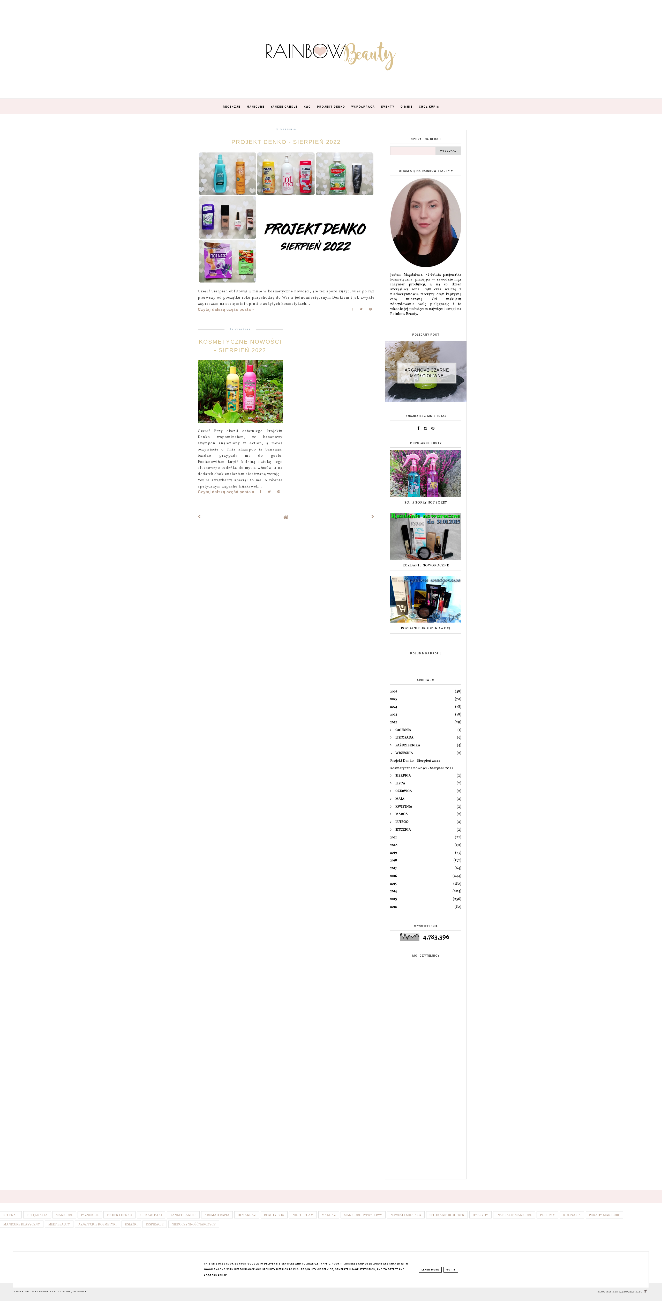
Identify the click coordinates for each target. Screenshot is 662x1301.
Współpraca (363, 106)
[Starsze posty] (372, 517)
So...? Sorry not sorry (425, 503)
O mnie (407, 106)
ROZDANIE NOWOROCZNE (426, 566)
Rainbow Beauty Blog (53, 1291)
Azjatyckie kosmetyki (97, 1224)
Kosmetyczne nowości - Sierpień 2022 (422, 768)
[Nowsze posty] (199, 517)
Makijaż (329, 1215)
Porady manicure (604, 1215)
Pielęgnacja (37, 1215)
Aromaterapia (217, 1215)
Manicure (256, 106)
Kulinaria (572, 1215)
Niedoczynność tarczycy (194, 1224)
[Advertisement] (425, 1093)
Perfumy (547, 1215)
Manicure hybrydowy (363, 1215)
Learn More (430, 1269)
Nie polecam (302, 1215)
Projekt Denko (331, 106)
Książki (131, 1224)
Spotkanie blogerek (447, 1215)
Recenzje (231, 106)
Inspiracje (154, 1224)
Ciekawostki (151, 1215)
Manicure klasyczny (21, 1224)
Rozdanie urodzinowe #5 (426, 628)
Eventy (387, 106)
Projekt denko (119, 1215)
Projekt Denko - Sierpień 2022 (286, 142)
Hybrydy (480, 1215)
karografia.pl (631, 1292)
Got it (450, 1269)
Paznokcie (90, 1215)
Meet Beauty (59, 1224)
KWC (307, 106)
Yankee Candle (284, 106)
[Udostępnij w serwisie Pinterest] (370, 310)
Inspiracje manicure (514, 1215)
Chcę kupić (429, 106)
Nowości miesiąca (405, 1215)
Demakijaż (247, 1215)
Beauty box (274, 1215)
